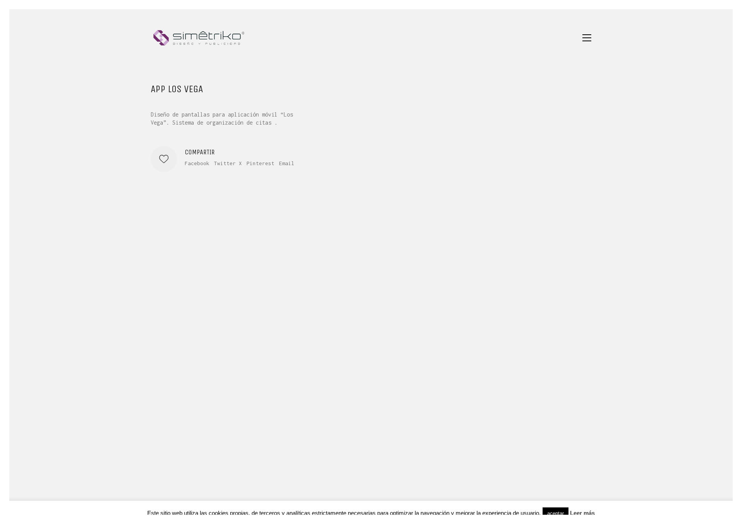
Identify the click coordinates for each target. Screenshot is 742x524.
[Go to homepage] (199, 38)
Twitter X (228, 163)
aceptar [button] (555, 513)
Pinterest (260, 163)
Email (286, 163)
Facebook (197, 163)
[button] (586, 37)
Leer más (582, 513)
